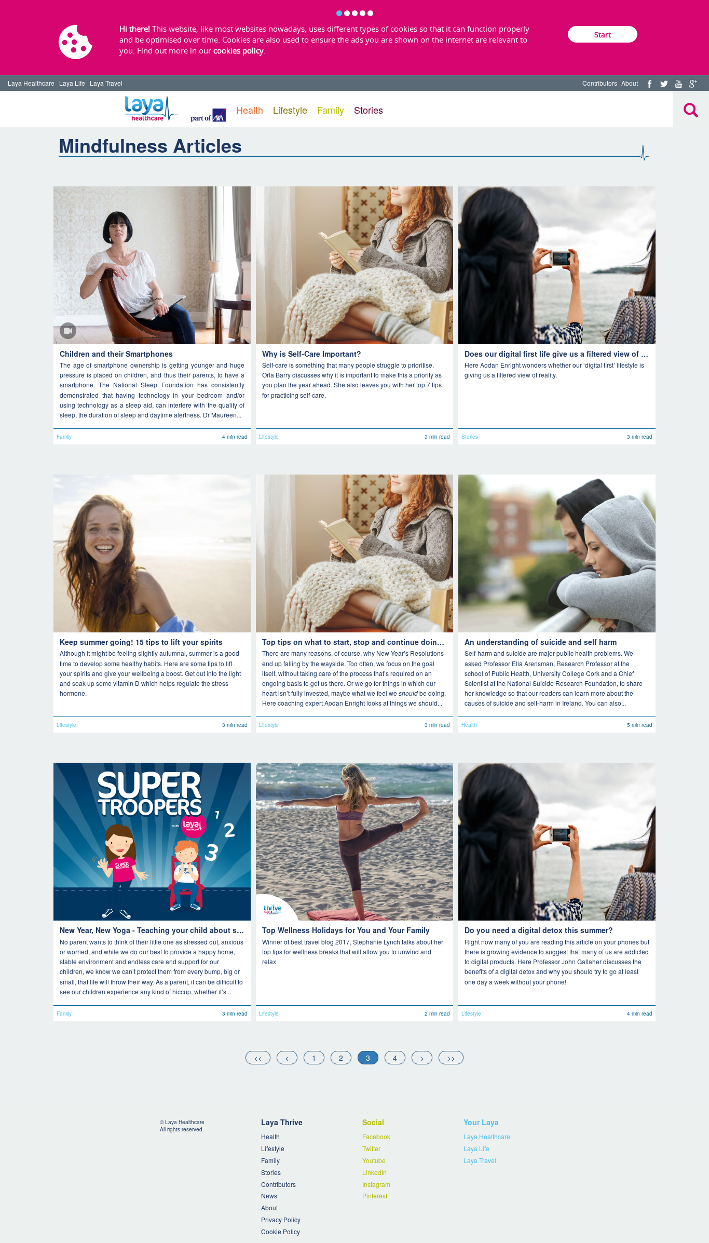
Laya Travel (106, 82)
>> (451, 1057)
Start (602, 34)
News (269, 1195)
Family (330, 109)
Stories (368, 109)
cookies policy (238, 50)
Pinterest (374, 1195)
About (629, 82)
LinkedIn (374, 1172)
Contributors (599, 82)
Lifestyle (290, 109)
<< (258, 1057)
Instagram (376, 1184)
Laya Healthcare (31, 82)
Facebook (376, 1136)
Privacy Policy (281, 1219)
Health (249, 109)
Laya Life (72, 82)
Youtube (374, 1160)
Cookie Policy (280, 1231)
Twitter (371, 1148)
